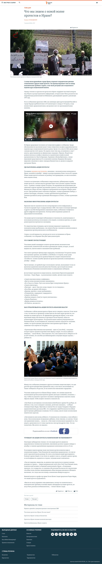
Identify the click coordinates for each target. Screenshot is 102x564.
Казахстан (5, 555)
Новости (28, 533)
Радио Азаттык (31, 115)
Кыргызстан (5, 558)
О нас (3, 533)
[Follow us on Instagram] (56, 534)
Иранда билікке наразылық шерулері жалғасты (41, 114)
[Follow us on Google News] (71, 534)
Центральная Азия (31, 536)
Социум (28, 542)
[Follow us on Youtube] (52, 534)
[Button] (74, 28)
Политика (29, 539)
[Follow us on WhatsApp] (67, 534)
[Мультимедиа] (97, 3)
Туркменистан (31, 558)
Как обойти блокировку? (9, 539)
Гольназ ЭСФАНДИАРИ (30, 20)
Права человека (30, 545)
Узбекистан (55, 555)
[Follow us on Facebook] (60, 534)
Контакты (4, 536)
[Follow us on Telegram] (63, 534)
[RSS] (75, 534)
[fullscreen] (76, 139)
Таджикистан (31, 555)
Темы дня (27, 8)
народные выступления (39, 171)
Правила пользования (8, 542)
